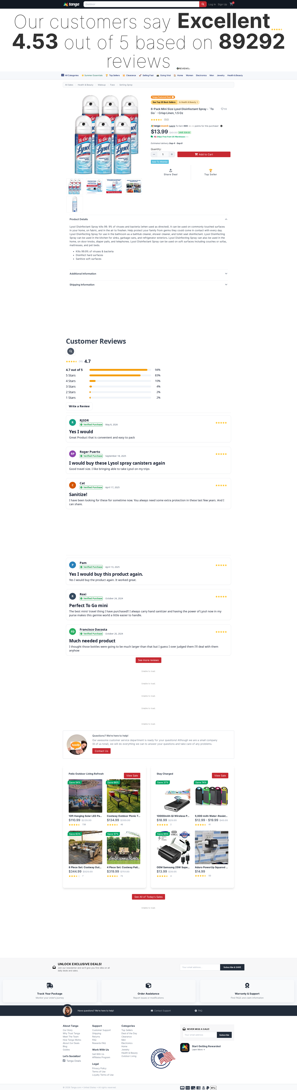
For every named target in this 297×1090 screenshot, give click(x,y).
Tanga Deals (74, 1060)
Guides (66, 1049)
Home (178, 75)
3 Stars (71, 386)
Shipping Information (82, 284)
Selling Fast (146, 75)
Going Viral (164, 75)
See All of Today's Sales (148, 896)
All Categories (72, 75)
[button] (221, 126)
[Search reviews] (70, 351)
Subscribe (224, 1035)
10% (157, 381)
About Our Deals (71, 1043)
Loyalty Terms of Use (103, 1074)
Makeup (102, 85)
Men (212, 75)
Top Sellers (112, 75)
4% (158, 386)
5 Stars (71, 375)
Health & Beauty (235, 75)
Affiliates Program (101, 1057)
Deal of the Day (129, 1033)
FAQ (200, 1010)
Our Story (68, 1030)
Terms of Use (98, 1071)
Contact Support (162, 1010)
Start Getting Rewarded (206, 1046)
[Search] (203, 4)
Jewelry (220, 75)
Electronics (201, 75)
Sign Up (222, 4)
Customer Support (101, 1030)
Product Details (79, 219)
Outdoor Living (128, 1056)
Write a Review (79, 406)
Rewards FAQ (99, 1043)
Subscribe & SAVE (232, 967)
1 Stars (71, 398)
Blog (65, 1046)
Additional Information (83, 273)
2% (158, 392)
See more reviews (148, 660)
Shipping (96, 1033)
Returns (96, 1036)
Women (189, 75)
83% (157, 375)
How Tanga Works (72, 1039)
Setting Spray (125, 85)
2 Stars (71, 392)
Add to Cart (206, 154)
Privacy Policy (99, 1068)
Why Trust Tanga (71, 1033)
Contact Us (101, 750)
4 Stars (71, 381)
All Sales (69, 85)
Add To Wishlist (160, 161)
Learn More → (198, 1049)
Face (112, 85)
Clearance (129, 75)
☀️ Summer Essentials (92, 75)
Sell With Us (98, 1054)
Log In (212, 4)
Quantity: (156, 149)
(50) (166, 119)
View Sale (132, 775)
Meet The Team (71, 1036)
